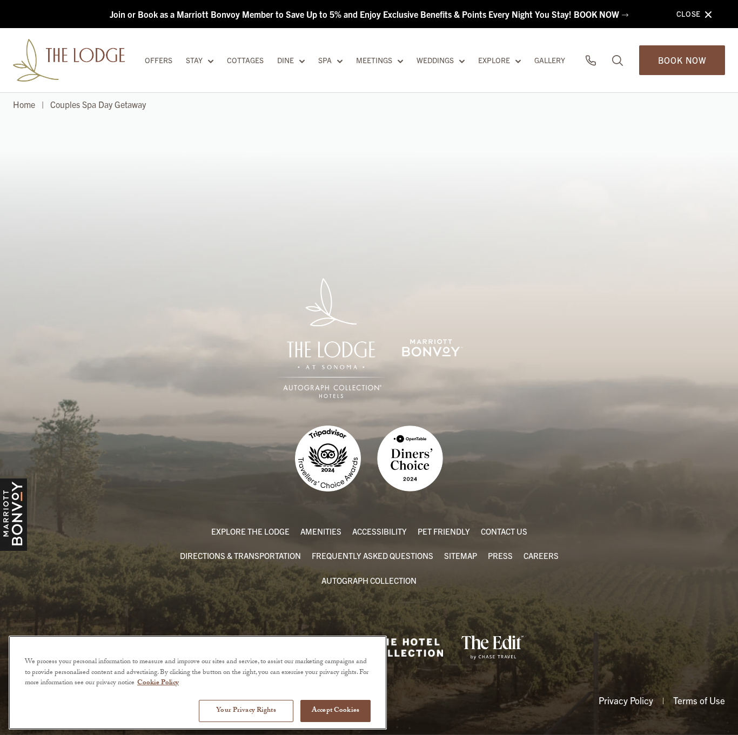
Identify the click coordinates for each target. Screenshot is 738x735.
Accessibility (379, 531)
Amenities (320, 531)
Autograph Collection (369, 580)
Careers (541, 555)
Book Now (682, 60)
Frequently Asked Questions (372, 555)
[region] (198, 683)
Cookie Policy (158, 683)
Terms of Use (699, 700)
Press (500, 555)
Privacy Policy (626, 700)
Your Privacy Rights (246, 710)
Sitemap (460, 555)
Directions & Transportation (240, 555)
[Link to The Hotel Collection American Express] (407, 647)
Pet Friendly (444, 531)
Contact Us (504, 531)
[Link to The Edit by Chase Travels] (493, 647)
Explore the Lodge (250, 531)
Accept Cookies (335, 710)
